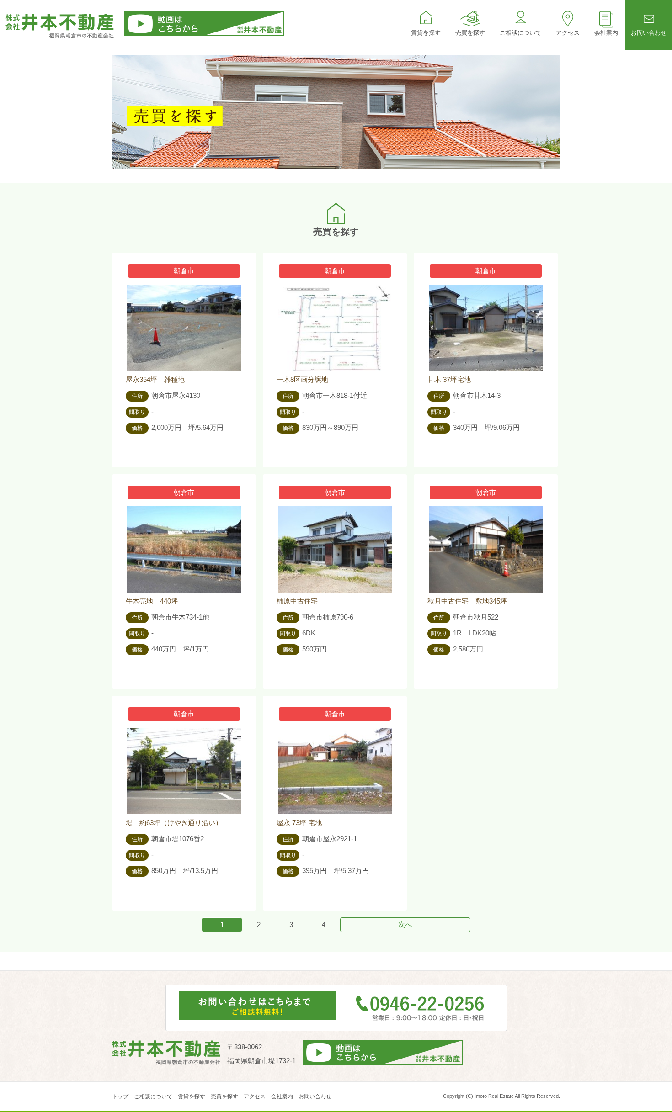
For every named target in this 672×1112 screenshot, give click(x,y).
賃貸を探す (426, 32)
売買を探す (470, 32)
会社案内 (606, 32)
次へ (405, 924)
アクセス (568, 32)
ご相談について (520, 32)
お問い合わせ (649, 32)
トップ (120, 1096)
